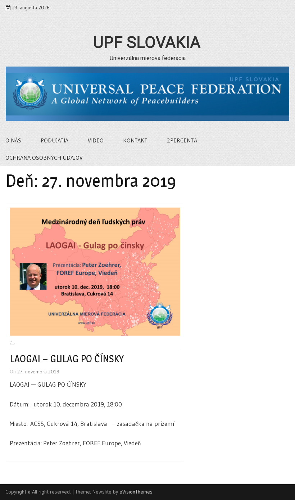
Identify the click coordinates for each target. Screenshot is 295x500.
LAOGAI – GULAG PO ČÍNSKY (67, 359)
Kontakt (135, 140)
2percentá (182, 140)
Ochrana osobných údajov (44, 157)
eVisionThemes (136, 491)
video (96, 140)
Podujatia (54, 140)
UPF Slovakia (146, 42)
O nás (13, 140)
